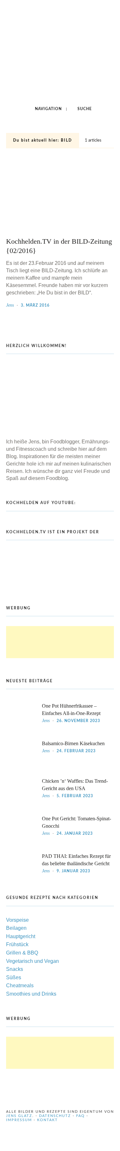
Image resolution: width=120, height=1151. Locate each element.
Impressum (19, 1120)
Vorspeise (17, 920)
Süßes (13, 977)
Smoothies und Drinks (31, 994)
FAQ (80, 1116)
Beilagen (16, 928)
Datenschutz (55, 1116)
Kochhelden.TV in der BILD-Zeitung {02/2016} (59, 246)
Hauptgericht (20, 936)
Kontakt (47, 1120)
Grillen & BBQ (22, 952)
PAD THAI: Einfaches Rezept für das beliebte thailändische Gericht (76, 859)
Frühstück (17, 944)
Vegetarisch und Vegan (32, 961)
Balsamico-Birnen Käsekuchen (73, 743)
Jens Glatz (19, 1116)
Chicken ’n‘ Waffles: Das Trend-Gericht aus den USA (75, 784)
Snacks (14, 969)
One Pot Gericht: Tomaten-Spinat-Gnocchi (76, 822)
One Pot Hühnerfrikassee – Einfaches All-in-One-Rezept (71, 709)
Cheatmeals (20, 985)
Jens (10, 305)
